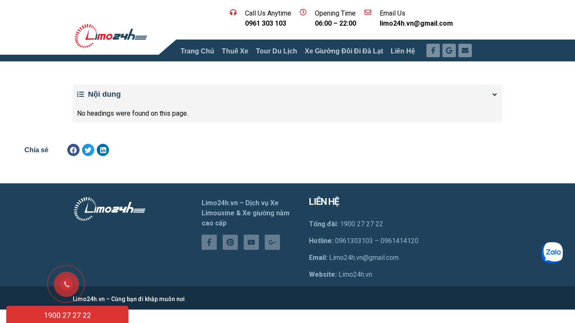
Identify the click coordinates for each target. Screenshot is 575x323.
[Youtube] (251, 242)
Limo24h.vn (355, 274)
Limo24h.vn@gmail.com (364, 258)
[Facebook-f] (209, 242)
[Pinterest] (230, 242)
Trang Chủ (197, 51)
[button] (73, 150)
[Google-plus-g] (272, 242)
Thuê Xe (235, 51)
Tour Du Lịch (276, 51)
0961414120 (399, 241)
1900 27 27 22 (67, 315)
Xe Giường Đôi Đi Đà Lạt (344, 51)
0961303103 (354, 241)
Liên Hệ (403, 51)
